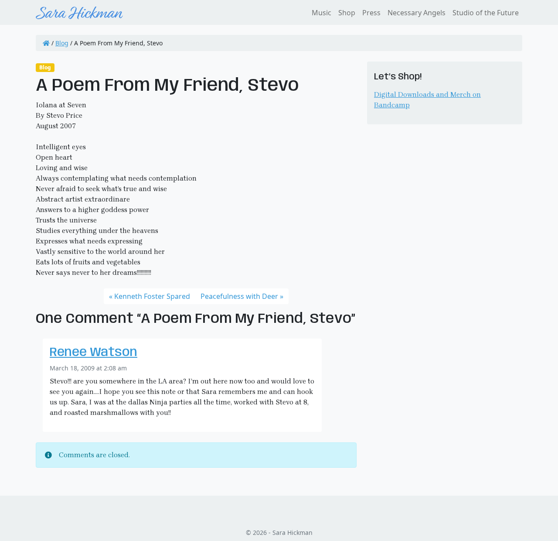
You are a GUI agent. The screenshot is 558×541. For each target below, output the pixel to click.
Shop (346, 12)
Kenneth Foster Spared (152, 296)
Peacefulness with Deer (239, 296)
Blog (61, 43)
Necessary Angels (417, 12)
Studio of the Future (486, 12)
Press (371, 12)
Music (321, 12)
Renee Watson (93, 352)
